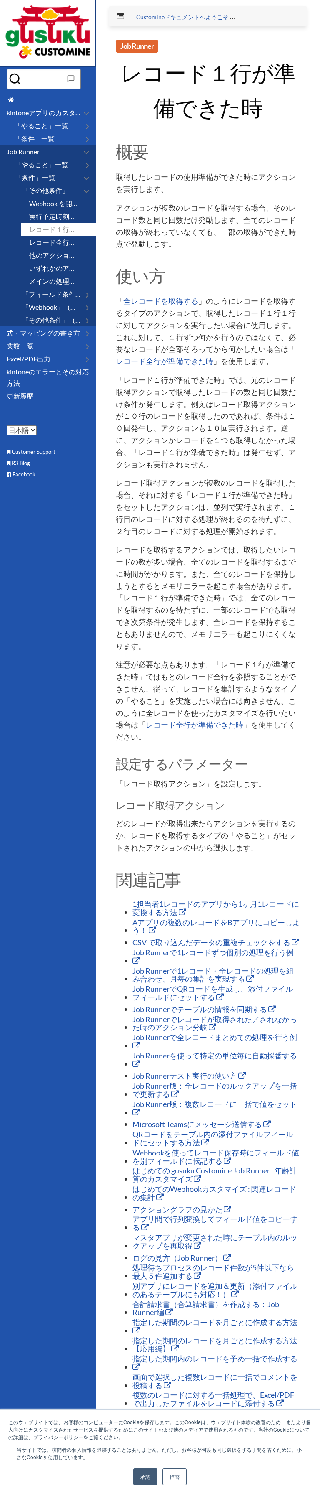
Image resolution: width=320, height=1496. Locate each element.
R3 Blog (20, 463)
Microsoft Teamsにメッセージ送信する (197, 1124)
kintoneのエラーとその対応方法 (48, 377)
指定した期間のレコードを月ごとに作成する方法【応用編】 (215, 1345)
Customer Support (32, 451)
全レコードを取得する (160, 301)
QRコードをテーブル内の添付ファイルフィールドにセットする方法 (212, 1138)
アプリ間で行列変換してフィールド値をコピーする (215, 1223)
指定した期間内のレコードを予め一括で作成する (215, 1359)
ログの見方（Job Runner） (177, 1258)
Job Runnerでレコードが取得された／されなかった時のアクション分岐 (214, 1023)
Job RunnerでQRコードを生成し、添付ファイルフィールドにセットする (212, 993)
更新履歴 (20, 396)
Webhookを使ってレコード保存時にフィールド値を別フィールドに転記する (215, 1157)
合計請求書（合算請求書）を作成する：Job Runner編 (205, 1308)
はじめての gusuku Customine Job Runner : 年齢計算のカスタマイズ (214, 1175)
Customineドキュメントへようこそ (182, 17)
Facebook (23, 474)
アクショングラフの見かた (178, 1210)
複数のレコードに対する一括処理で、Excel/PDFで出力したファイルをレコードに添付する (213, 1399)
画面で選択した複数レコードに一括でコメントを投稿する (215, 1381)
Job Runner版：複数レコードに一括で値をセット (214, 1104)
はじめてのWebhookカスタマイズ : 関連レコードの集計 (214, 1193)
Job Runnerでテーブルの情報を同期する (200, 1009)
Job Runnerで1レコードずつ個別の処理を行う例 (213, 953)
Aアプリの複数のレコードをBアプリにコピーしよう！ (216, 926)
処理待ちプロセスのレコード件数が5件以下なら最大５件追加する (213, 1272)
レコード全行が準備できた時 (164, 361)
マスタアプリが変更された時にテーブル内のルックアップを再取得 (215, 1242)
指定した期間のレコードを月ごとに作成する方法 (215, 1322)
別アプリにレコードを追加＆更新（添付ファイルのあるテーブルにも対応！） (215, 1290)
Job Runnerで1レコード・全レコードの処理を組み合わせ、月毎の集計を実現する (213, 975)
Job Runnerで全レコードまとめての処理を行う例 (214, 1037)
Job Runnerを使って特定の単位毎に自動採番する (214, 1056)
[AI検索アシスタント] (71, 79)
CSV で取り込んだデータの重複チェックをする (212, 943)
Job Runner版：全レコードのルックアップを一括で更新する (214, 1090)
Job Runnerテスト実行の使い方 (185, 1076)
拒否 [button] (175, 1476)
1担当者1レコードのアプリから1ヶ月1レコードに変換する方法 (215, 908)
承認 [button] (145, 1476)
